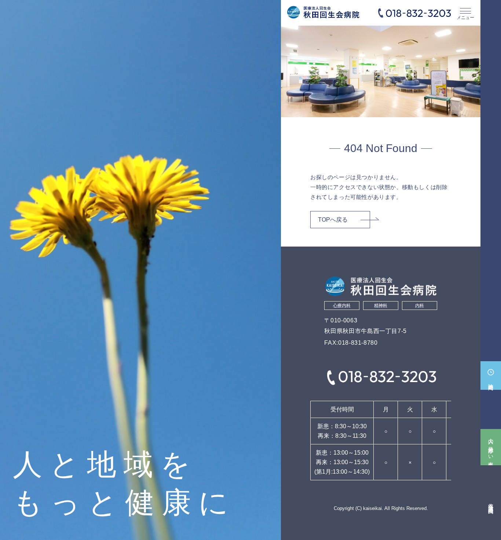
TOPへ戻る (333, 220)
